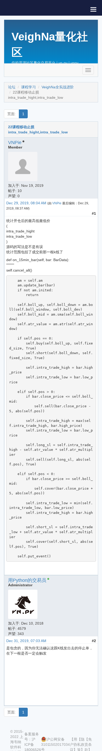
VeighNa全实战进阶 (58, 87)
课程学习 (28, 87)
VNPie (14, 142)
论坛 (11, 87)
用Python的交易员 (27, 580)
